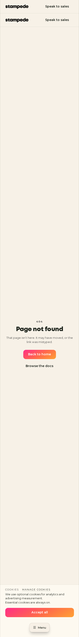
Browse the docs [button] (39, 366)
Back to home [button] (39, 354)
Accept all (39, 612)
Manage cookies (36, 589)
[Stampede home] (17, 6)
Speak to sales (57, 6)
